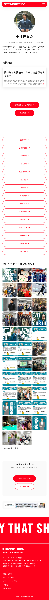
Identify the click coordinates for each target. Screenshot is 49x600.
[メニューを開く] (44, 4)
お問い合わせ (23, 478)
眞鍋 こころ (23, 227)
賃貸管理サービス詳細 (23, 105)
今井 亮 (23, 179)
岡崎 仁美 (23, 243)
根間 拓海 (23, 203)
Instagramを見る (9, 448)
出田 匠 (23, 187)
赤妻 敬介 (23, 140)
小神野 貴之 (23, 148)
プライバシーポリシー (10, 581)
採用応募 (23, 113)
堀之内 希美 (23, 171)
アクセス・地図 (8, 577)
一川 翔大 (23, 163)
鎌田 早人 (23, 219)
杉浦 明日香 (23, 211)
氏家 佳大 (23, 155)
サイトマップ (7, 588)
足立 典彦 (23, 195)
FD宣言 (5, 585)
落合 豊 (23, 251)
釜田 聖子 (23, 235)
